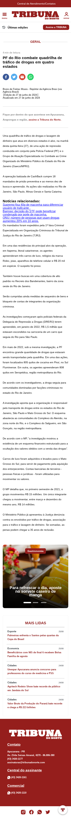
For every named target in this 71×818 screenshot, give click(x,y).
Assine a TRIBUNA (56, 27)
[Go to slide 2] (35, 602)
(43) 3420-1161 (19, 777)
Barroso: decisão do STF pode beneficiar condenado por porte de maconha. (29, 213)
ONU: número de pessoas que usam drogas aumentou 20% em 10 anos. (31, 219)
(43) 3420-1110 (18, 792)
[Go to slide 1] (27, 602)
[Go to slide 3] (43, 602)
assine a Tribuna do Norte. (45, 119)
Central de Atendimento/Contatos (36, 3)
